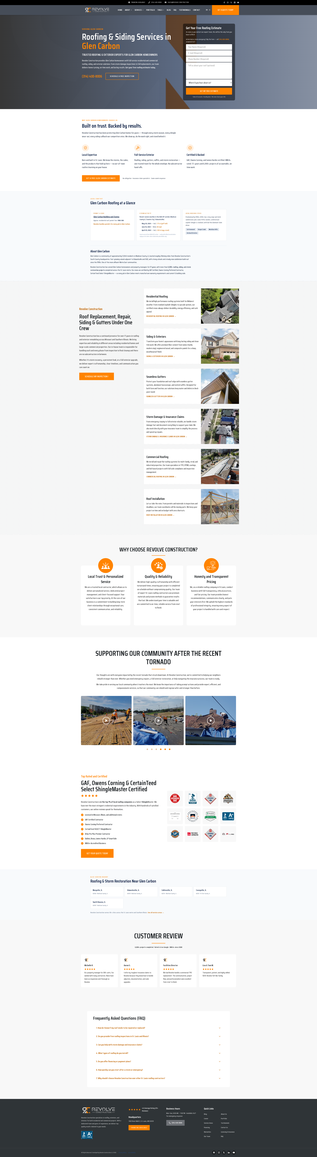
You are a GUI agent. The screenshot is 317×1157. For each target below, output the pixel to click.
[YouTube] (238, 2)
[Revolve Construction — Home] (97, 10)
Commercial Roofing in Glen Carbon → (161, 477)
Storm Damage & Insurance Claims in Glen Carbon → (166, 437)
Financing (207, 1127)
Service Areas (208, 1123)
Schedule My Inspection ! (96, 376)
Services (139, 10)
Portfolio (150, 10)
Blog (169, 10)
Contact (196, 10)
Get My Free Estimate (209, 91)
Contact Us (224, 1127)
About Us (224, 1114)
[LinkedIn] (235, 2)
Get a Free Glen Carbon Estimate (101, 178)
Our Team (207, 1136)
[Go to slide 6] (169, 749)
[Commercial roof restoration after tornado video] (158, 720)
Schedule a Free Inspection (122, 76)
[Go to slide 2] (152, 749)
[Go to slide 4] (160, 749)
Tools (160, 10)
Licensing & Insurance (228, 1132)
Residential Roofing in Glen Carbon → (161, 316)
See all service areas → (156, 912)
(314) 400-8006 (92, 76)
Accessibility (131, 1152)
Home (120, 10)
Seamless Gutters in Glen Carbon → (160, 396)
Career (206, 1118)
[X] (231, 2)
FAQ (174, 10)
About (128, 10)
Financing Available (139, 1127)
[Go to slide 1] (147, 749)
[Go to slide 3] (156, 749)
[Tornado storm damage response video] (106, 720)
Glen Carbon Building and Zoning (106, 217)
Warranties (207, 1132)
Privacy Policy (122, 1152)
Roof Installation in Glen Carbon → (160, 515)
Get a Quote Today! (225, 10)
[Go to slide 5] (165, 749)
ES (210, 10)
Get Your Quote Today (97, 853)
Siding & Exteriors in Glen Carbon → (160, 356)
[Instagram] (228, 2)
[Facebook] (224, 2)
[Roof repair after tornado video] (210, 720)
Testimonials (184, 10)
